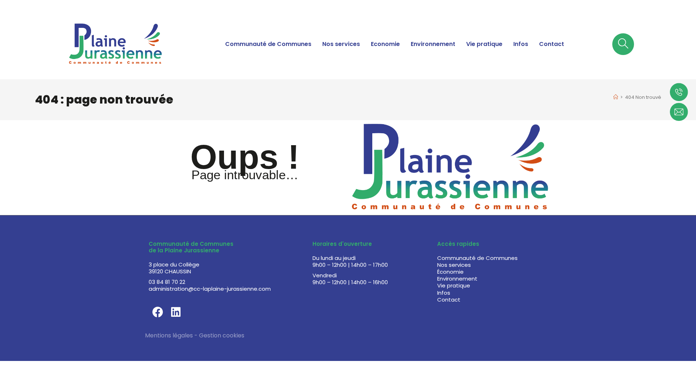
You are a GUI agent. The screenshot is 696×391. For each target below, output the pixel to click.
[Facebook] (157, 312)
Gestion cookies (221, 335)
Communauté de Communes (268, 44)
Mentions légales (169, 335)
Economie (385, 44)
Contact (551, 44)
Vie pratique (484, 44)
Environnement (433, 44)
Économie (450, 272)
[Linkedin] (175, 312)
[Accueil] (615, 97)
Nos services (341, 44)
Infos (520, 44)
